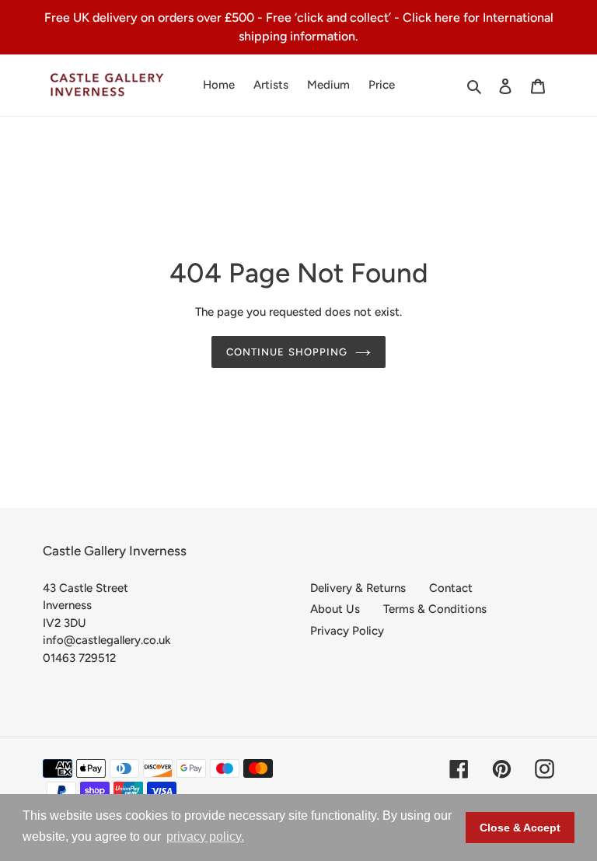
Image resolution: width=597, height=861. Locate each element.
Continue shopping (286, 352)
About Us (335, 609)
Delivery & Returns (358, 588)
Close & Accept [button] (520, 827)
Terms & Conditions (435, 609)
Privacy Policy (347, 631)
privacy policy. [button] (205, 836)
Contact (451, 588)
